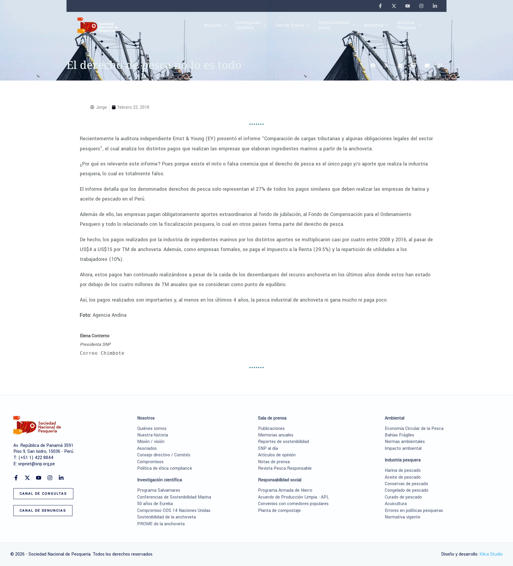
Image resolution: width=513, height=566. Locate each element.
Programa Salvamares (158, 490)
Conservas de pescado (406, 484)
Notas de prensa (274, 462)
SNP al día (268, 448)
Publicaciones (271, 428)
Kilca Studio (491, 554)
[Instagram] (421, 6)
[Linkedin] (435, 6)
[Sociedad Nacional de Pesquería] (97, 25)
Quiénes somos (152, 428)
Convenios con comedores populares (293, 504)
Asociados (147, 448)
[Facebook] (380, 6)
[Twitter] (394, 6)
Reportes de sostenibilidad (283, 442)
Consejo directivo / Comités (163, 455)
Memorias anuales (275, 435)
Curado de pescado (403, 497)
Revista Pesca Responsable (285, 468)
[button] (224, 25)
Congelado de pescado (406, 490)
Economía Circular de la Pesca (414, 428)
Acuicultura (396, 504)
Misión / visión (150, 442)
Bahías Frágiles (399, 435)
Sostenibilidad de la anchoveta (166, 517)
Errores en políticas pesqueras (414, 510)
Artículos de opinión (277, 455)
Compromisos (150, 462)
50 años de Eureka (155, 504)
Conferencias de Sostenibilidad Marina (174, 497)
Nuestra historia (152, 435)
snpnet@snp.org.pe (36, 464)
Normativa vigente (402, 517)
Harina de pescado (403, 470)
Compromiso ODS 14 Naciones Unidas (173, 510)
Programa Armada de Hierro (285, 490)
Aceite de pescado (403, 477)
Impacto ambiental (403, 448)
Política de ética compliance (164, 468)
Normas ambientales (405, 442)
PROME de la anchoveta (161, 524)
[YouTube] (407, 6)
